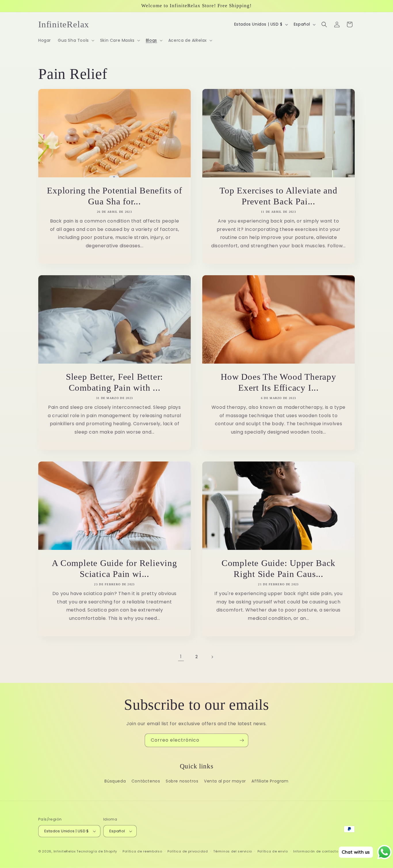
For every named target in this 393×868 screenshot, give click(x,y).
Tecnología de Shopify (97, 851)
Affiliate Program (269, 781)
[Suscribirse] (241, 740)
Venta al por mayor (225, 781)
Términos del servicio (232, 851)
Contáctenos (145, 781)
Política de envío (272, 851)
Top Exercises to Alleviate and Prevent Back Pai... (278, 195)
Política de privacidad (187, 851)
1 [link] (181, 656)
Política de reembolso (142, 851)
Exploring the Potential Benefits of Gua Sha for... (114, 195)
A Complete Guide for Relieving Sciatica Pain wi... (114, 568)
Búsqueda (115, 781)
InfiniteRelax (65, 851)
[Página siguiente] (212, 657)
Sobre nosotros (182, 781)
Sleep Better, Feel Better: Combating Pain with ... (114, 382)
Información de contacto (315, 851)
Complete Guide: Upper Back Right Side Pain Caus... (278, 568)
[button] (75, 40)
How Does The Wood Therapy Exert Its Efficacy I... (278, 382)
